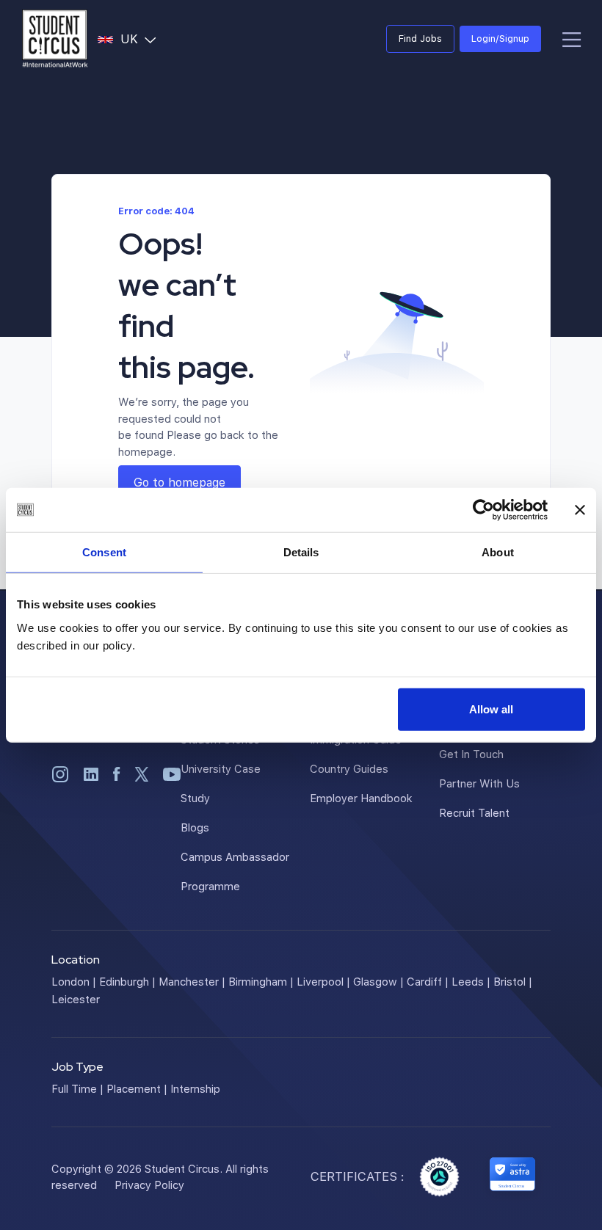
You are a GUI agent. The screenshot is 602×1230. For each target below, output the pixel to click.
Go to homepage (179, 482)
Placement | (136, 1088)
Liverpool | (323, 981)
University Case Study (221, 783)
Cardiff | (428, 981)
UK (141, 38)
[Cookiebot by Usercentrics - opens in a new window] (483, 510)
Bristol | (512, 981)
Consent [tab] (104, 552)
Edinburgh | (127, 981)
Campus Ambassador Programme (235, 871)
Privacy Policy (149, 1184)
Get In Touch (471, 753)
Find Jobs (420, 38)
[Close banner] (580, 510)
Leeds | (471, 981)
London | (73, 981)
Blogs (195, 827)
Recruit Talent (474, 812)
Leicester (75, 998)
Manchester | (192, 981)
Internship (195, 1088)
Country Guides (349, 768)
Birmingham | (261, 981)
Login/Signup (500, 38)
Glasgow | (378, 981)
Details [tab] (301, 552)
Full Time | (77, 1088)
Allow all (491, 708)
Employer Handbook (361, 797)
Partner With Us (479, 783)
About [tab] (498, 552)
